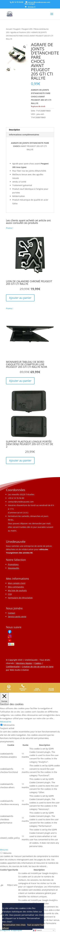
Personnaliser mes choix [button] (14, 924)
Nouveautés (13, 568)
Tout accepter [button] (33, 924)
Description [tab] (14, 129)
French (39, 930)
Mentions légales (24, 663)
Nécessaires (9, 725)
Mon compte (30, 4)
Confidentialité (13, 666)
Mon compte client (16, 583)
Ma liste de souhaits (17, 590)
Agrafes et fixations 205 (20, 32)
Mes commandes (16, 587)
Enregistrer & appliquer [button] (11, 930)
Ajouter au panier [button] (20, 298)
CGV (10, 594)
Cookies (37, 663)
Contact (11, 613)
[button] (24, 46)
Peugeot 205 (27, 29)
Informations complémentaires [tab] (24, 134)
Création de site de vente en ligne (37, 666)
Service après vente (17, 616)
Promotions (13, 564)
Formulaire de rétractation (20, 597)
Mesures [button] (4, 849)
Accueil (9, 29)
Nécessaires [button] (5, 721)
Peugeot (16, 29)
